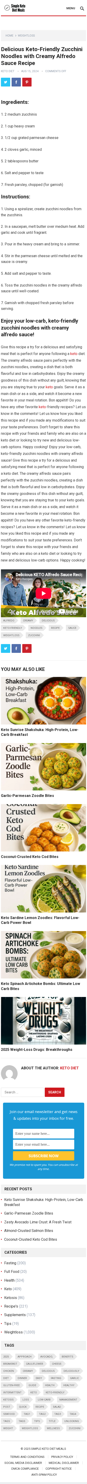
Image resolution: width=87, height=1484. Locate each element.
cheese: (57, 1363)
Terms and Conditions (27, 1457)
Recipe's (11, 1306)
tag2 (42, 1414)
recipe (55, 627)
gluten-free (11, 1385)
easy (39, 1378)
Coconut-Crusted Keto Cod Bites (29, 857)
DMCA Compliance (25, 1468)
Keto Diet (7, 71)
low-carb (44, 1399)
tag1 (27, 1414)
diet (6, 1378)
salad (57, 1406)
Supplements (15, 1315)
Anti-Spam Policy (44, 1474)
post (6, 1406)
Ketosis (10, 1298)
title (52, 1421)
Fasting (10, 1263)
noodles (36, 627)
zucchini (34, 635)
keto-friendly (12, 627)
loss (26, 1399)
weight (8, 1428)
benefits (67, 1356)
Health (9, 1280)
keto (73, 354)
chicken (8, 1371)
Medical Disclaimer (64, 1463)
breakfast (10, 1363)
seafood (9, 1414)
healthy (68, 1385)
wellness (53, 1428)
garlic (74, 1378)
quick (23, 1406)
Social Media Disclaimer (23, 1463)
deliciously (71, 1371)
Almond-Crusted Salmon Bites (28, 1230)
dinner (22, 1378)
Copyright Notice (58, 1468)
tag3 (57, 1414)
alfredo (8, 620)
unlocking (71, 1421)
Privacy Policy (62, 1457)
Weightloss (26, 35)
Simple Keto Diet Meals (48, 1448)
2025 (6, 1356)
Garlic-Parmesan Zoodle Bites (27, 795)
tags (22, 1421)
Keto (8, 1289)
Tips (7, 1323)
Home (9, 35)
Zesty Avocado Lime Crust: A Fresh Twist (37, 1222)
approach (25, 1356)
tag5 (6, 1421)
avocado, (46, 1356)
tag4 (73, 1414)
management (68, 1399)
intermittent (12, 1392)
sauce (72, 627)
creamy (28, 620)
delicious (48, 620)
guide (32, 1385)
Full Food (11, 1271)
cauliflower (34, 1363)
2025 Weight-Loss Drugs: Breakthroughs (36, 1049)
